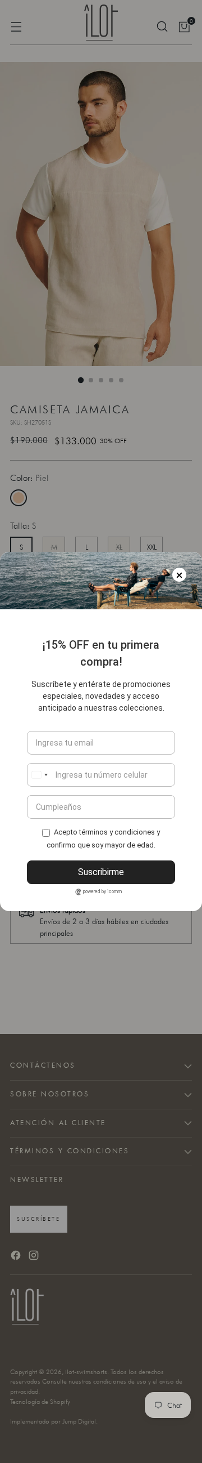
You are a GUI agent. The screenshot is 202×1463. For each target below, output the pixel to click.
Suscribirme (101, 872)
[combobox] (39, 775)
